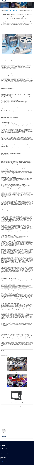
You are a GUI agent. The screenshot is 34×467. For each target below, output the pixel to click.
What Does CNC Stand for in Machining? (17, 402)
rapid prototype (30, 26)
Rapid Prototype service (4, 350)
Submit (4, 436)
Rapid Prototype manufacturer (20, 350)
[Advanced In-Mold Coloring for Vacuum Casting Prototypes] (17, 380)
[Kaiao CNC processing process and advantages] (17, 364)
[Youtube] (6, 461)
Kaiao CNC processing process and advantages (17, 372)
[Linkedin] (3, 461)
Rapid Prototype (12, 350)
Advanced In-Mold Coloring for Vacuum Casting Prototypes (17, 387)
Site (26, 18)
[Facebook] (1, 461)
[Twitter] (4, 461)
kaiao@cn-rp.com (3, 457)
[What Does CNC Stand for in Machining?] (17, 395)
